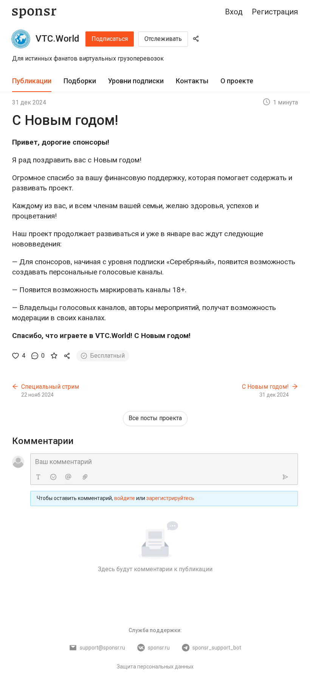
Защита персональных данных (155, 667)
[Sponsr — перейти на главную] (34, 12)
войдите (124, 498)
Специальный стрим (50, 386)
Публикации (31, 81)
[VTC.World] (20, 39)
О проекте (236, 81)
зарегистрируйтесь (170, 498)
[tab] (31, 81)
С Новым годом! (265, 386)
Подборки (80, 81)
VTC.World (57, 38)
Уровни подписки (136, 81)
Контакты (192, 81)
